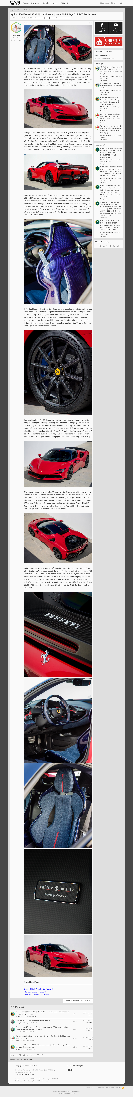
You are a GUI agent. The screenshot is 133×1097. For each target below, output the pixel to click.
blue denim (41, 18)
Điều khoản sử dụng (89, 1088)
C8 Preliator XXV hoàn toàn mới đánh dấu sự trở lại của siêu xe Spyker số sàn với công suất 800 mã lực (111, 70)
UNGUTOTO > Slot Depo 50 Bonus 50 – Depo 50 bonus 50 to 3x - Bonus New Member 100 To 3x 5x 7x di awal (110, 189)
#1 (91, 23)
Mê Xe (17, 1040)
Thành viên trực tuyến (103, 52)
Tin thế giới (99, 64)
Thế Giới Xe (103, 80)
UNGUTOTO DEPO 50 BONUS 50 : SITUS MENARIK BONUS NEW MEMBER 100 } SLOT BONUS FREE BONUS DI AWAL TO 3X (111, 152)
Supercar (18, 1016)
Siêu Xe (34, 1016)
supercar (68, 18)
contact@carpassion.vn (26, 1074)
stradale (61, 18)
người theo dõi (115, 29)
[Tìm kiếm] (121, 3)
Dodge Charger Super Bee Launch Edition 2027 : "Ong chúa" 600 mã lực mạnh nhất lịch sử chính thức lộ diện (111, 101)
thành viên (102, 29)
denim (47, 18)
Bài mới (55, 3)
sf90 (56, 18)
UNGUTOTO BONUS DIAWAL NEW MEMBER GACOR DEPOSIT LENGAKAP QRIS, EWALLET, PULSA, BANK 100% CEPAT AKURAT (110, 225)
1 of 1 (34, 18)
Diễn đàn (46, 3)
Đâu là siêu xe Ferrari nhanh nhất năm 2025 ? (33, 1021)
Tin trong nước (100, 145)
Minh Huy (14, 18)
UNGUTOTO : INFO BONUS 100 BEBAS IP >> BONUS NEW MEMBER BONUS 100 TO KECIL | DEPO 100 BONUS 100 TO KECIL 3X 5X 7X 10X (111, 206)
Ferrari (35, 1023)
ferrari (52, 18)
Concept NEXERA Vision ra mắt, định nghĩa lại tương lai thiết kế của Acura (111, 85)
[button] (36, 3)
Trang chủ (26, 3)
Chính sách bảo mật (102, 1088)
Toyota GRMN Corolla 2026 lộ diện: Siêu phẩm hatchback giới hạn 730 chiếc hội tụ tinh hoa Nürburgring (110, 129)
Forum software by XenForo (66, 1091)
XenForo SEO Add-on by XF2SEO (66, 1093)
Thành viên (65, 3)
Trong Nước (103, 164)
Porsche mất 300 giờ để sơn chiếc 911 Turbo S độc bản (110, 115)
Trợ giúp (111, 1088)
